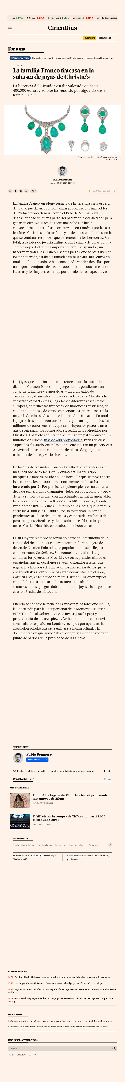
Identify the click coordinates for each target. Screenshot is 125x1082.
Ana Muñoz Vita (39, 803)
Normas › (108, 779)
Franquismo (60, 845)
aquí (76, 859)
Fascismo (72, 845)
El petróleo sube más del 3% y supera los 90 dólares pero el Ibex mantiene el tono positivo (72, 58)
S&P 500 (31, 18)
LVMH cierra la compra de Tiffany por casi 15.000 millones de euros (69, 818)
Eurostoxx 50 (78, 18)
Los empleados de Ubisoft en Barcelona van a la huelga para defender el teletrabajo (59, 983)
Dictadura (93, 845)
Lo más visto (15, 1014)
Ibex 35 (12, 18)
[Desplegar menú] (10, 28)
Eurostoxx (21, 1055)
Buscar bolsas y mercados (23, 1040)
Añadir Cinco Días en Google (104, 191)
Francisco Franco (45, 845)
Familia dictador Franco (23, 845)
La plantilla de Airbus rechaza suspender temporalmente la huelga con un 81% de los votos (62, 977)
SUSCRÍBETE (90, 38)
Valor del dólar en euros (107, 18)
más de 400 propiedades (63, 440)
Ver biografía (34, 759)
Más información (20, 859)
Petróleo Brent (54, 18)
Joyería (17, 66)
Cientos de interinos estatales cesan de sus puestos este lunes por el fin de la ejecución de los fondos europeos (61, 1021)
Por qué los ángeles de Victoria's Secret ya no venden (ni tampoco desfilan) (71, 797)
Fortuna (17, 49)
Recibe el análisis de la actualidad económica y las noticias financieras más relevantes (55, 771)
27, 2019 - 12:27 (66, 183)
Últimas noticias (17, 971)
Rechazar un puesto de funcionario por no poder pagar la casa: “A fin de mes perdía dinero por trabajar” (59, 1026)
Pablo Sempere (62, 179)
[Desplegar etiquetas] (110, 845)
